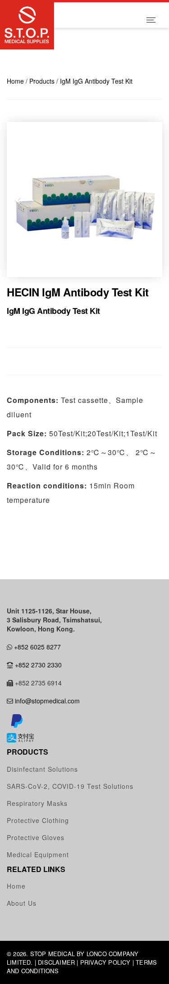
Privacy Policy (105, 962)
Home (15, 80)
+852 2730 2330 (38, 664)
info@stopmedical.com (47, 700)
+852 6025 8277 (37, 646)
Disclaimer (56, 962)
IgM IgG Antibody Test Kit (96, 80)
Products (42, 80)
